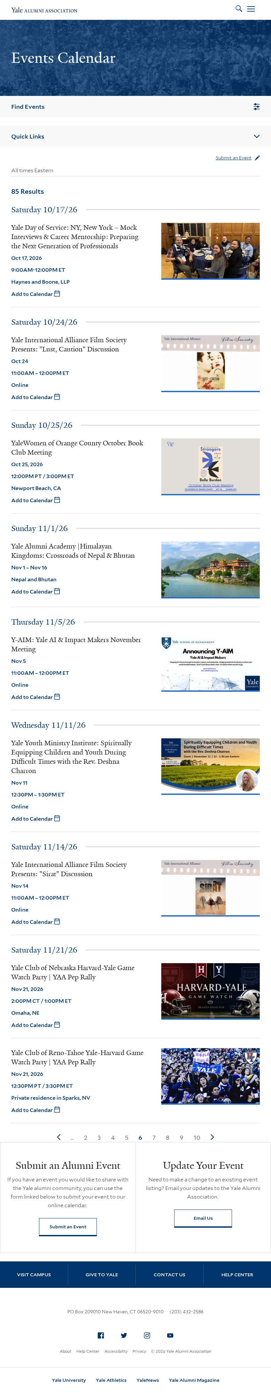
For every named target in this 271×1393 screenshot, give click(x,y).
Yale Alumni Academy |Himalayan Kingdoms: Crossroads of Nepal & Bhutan (73, 551)
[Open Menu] (251, 10)
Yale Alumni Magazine (194, 1380)
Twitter (124, 1335)
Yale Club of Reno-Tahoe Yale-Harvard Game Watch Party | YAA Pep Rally (77, 1057)
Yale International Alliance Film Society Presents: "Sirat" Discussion (69, 869)
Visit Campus (34, 1274)
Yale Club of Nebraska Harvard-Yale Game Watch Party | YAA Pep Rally (73, 972)
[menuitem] (100, 1335)
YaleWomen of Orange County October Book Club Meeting (77, 448)
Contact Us (169, 1274)
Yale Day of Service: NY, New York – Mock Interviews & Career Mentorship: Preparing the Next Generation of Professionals (74, 236)
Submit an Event (234, 157)
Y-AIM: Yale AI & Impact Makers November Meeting (76, 644)
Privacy (139, 1351)
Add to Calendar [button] (32, 294)
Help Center (237, 1274)
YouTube (170, 1335)
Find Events (28, 106)
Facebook (100, 1335)
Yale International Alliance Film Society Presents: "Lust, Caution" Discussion (69, 344)
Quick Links (27, 136)
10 (197, 1137)
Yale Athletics (111, 1380)
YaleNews (147, 1380)
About (65, 1351)
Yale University (69, 1380)
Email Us (203, 1218)
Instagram (147, 1335)
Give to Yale (102, 1274)
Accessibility (116, 1351)
